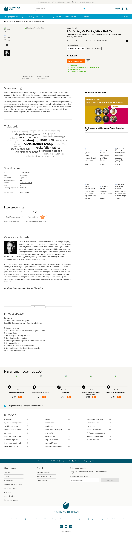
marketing (49, 426)
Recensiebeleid (9, 496)
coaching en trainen (11, 426)
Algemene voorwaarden (31, 519)
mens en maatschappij (53, 430)
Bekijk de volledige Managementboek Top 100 (25, 406)
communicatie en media (12, 430)
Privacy (54, 519)
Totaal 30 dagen (26, 78)
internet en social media (13, 443)
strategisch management (96, 433)
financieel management (12, 436)
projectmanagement (94, 423)
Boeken (11, 21)
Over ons (7, 472)
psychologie (91, 426)
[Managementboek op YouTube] (66, 526)
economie (7, 433)
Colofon (45, 519)
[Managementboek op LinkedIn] (61, 526)
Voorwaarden (9, 480)
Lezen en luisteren (10, 488)
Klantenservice (10, 468)
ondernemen (50, 436)
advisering (8, 419)
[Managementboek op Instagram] (70, 526)
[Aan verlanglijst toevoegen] (88, 61)
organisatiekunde (51, 440)
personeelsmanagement (54, 446)
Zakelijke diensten (43, 472)
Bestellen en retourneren (13, 484)
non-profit (49, 433)
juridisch (48, 419)
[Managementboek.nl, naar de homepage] (13, 11)
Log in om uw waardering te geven (36, 221)
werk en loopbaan (93, 440)
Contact (7, 476)
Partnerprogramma (11, 500)
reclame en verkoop (94, 430)
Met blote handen (106, 194)
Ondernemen (19, 21)
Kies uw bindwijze (72, 45)
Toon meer (37, 307)
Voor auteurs (8, 492)
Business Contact (26, 183)
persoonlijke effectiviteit (95, 419)
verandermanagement (95, 436)
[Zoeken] (84, 9)
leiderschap (49, 423)
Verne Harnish (72, 28)
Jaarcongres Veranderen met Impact (104, 102)
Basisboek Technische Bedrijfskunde (120, 160)
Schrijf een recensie (13, 217)
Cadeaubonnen (42, 480)
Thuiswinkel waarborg (12, 519)
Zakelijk (40, 468)
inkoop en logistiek (10, 440)
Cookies (62, 519)
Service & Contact (112, 519)
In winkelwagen (76, 61)
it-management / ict (11, 446)
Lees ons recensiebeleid (11, 221)
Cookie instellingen (75, 519)
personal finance (51, 443)
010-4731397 (124, 16)
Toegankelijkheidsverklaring (94, 519)
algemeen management (13, 423)
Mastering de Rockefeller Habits (35, 21)
